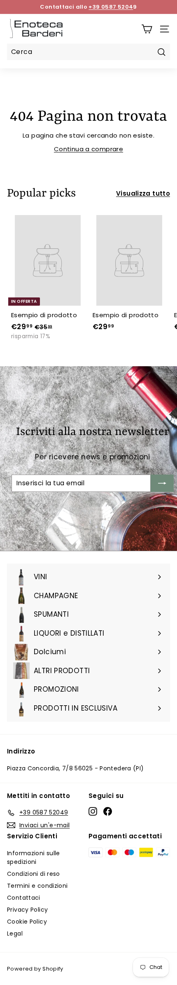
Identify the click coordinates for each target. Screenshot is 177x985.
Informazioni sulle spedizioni (33, 857)
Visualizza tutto (143, 193)
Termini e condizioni (37, 886)
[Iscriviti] (162, 483)
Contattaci (23, 898)
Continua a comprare (88, 149)
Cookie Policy (27, 921)
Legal (15, 933)
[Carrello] (146, 29)
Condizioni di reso (33, 874)
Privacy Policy (27, 909)
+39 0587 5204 (110, 7)
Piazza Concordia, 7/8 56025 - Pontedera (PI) (75, 768)
